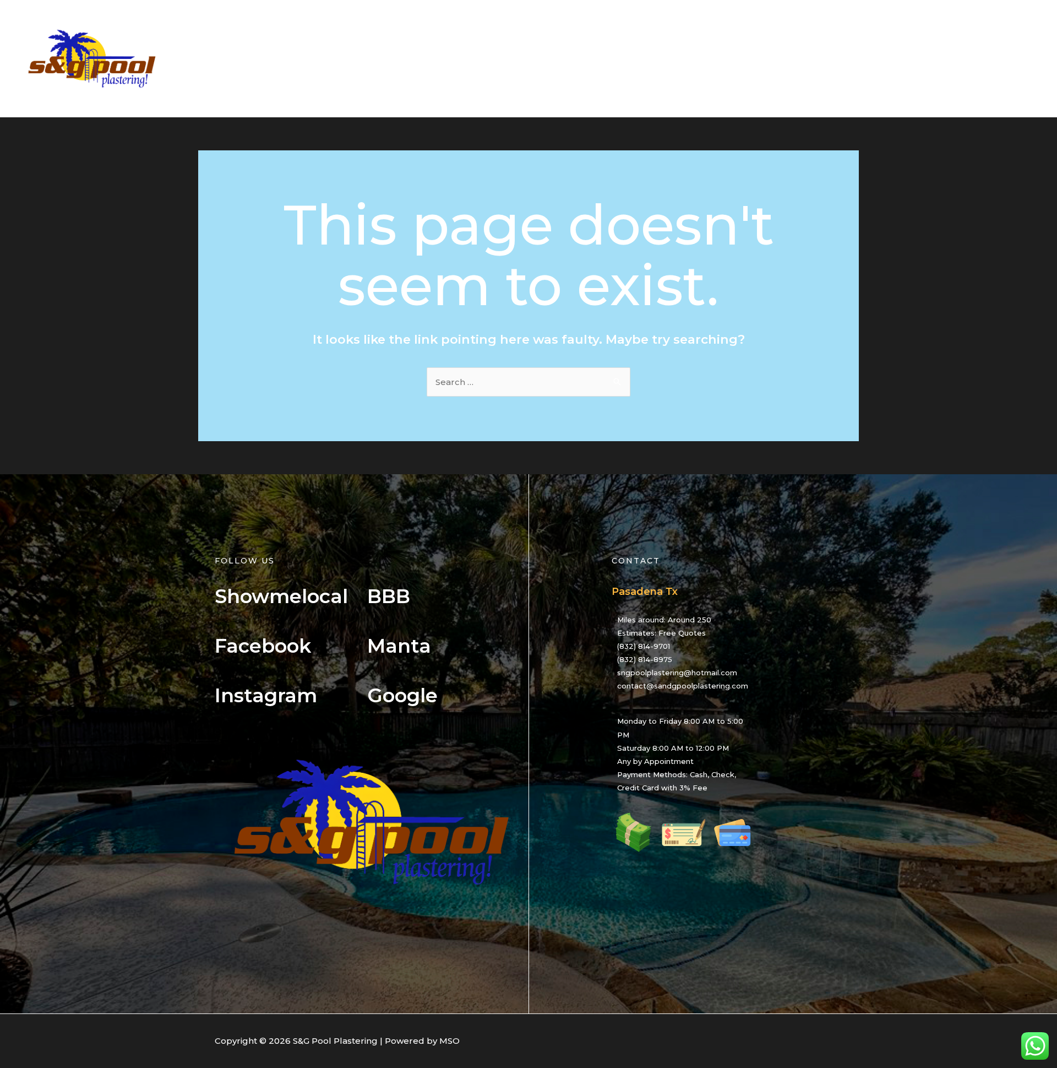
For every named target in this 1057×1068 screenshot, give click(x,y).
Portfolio (960, 58)
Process (908, 58)
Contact (1012, 58)
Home (766, 58)
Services (857, 58)
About (809, 58)
